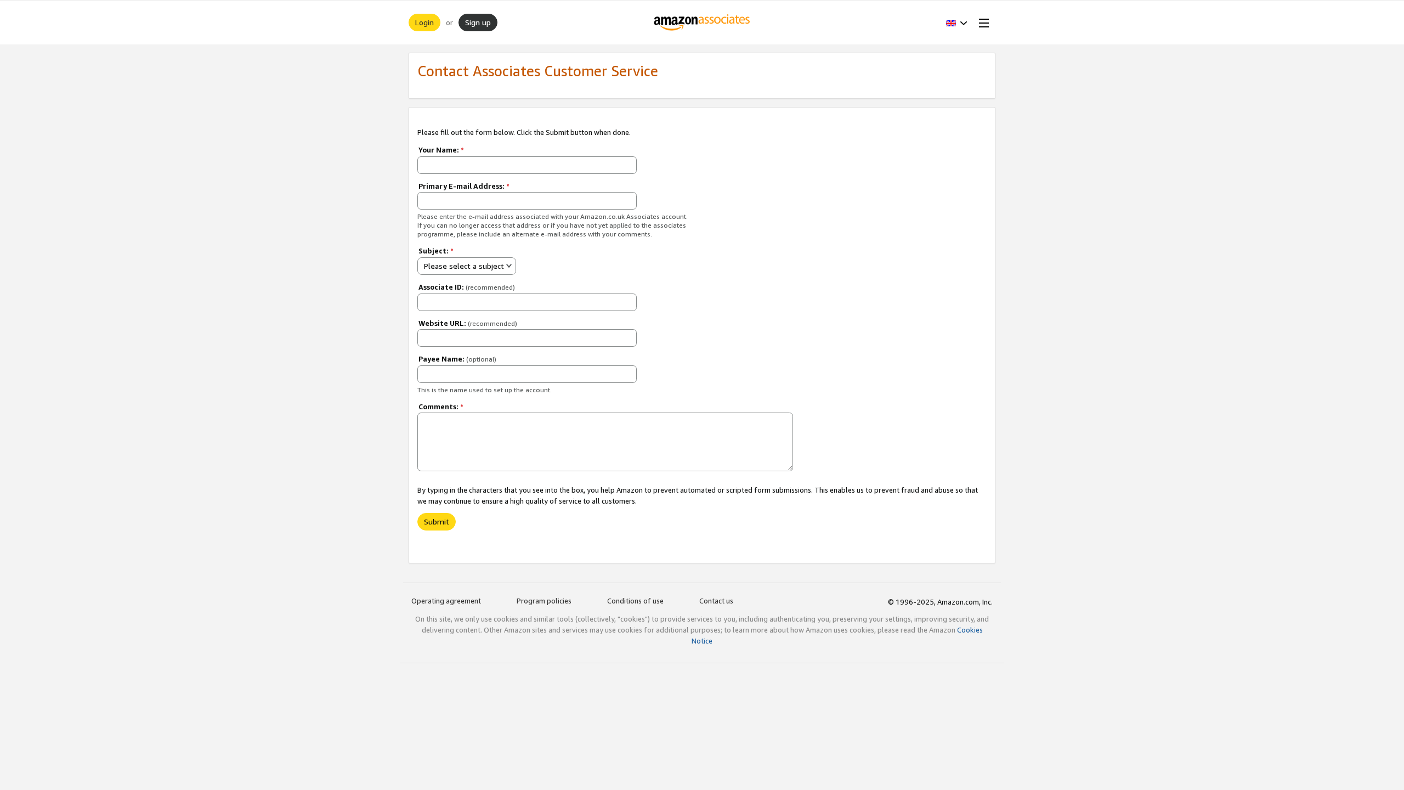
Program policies (544, 600)
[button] (957, 22)
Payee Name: (457, 358)
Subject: (436, 250)
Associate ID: (466, 287)
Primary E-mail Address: (463, 186)
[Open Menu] (981, 22)
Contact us (716, 600)
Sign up (478, 22)
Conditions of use (635, 600)
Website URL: (467, 323)
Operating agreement (446, 600)
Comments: (440, 406)
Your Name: (441, 149)
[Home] (702, 22)
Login (424, 22)
